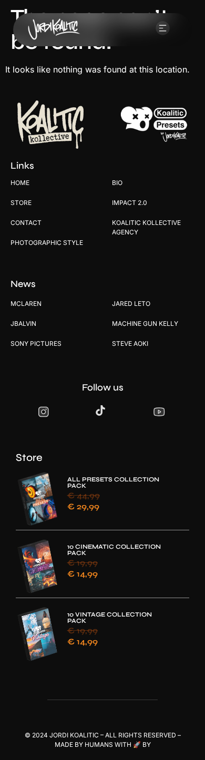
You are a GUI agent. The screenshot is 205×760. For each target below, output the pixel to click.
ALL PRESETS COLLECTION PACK (113, 482)
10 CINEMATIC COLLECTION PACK (114, 550)
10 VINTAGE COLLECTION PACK (109, 617)
